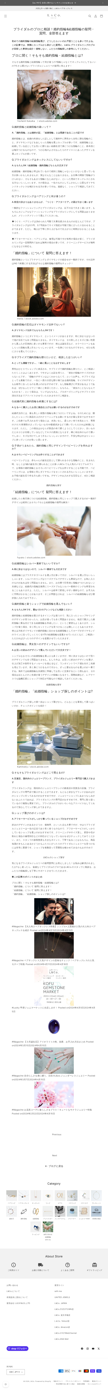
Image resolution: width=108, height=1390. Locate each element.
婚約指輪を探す (54, 485)
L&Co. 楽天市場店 (62, 1315)
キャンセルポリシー (94, 1384)
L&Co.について (13, 1291)
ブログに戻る (56, 1166)
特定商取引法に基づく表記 (65, 1384)
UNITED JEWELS (62, 1297)
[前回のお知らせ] (5, 3)
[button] (5, 16)
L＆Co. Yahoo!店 (62, 1321)
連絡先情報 (81, 1384)
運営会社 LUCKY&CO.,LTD (18, 1303)
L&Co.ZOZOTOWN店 (64, 1309)
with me (58, 1291)
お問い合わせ (12, 1285)
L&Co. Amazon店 (62, 1327)
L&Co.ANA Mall (61, 1339)
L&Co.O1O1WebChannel (66, 1333)
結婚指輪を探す (54, 684)
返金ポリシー (58, 1381)
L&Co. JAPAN (61, 1303)
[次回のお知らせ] (103, 3)
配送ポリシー (96, 1381)
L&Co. (32, 1381)
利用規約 (86, 1381)
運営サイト (59, 1285)
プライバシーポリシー (73, 1381)
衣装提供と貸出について (17, 1297)
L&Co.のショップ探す (54, 857)
